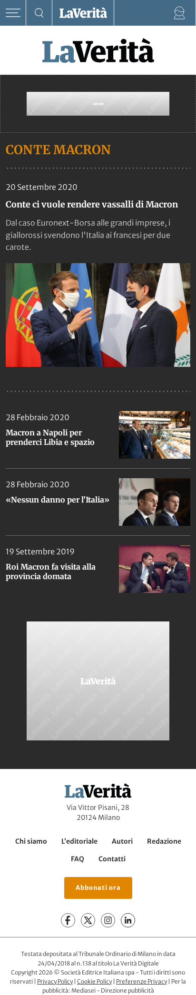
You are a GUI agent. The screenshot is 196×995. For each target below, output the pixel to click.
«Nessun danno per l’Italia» (57, 499)
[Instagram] (108, 920)
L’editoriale (79, 841)
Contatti (112, 859)
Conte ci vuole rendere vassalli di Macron (92, 204)
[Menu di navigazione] (13, 13)
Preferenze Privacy (141, 981)
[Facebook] (68, 920)
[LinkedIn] (128, 920)
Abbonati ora (98, 888)
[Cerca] (39, 13)
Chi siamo (31, 841)
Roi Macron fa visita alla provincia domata (51, 571)
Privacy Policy (55, 981)
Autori (122, 841)
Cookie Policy (94, 981)
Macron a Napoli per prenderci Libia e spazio (50, 437)
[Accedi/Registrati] (179, 13)
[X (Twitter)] (88, 920)
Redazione (164, 841)
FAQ (77, 859)
